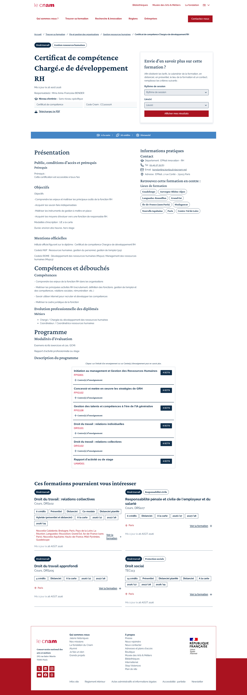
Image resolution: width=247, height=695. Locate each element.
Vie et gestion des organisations (84, 34)
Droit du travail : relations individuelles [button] (99, 424)
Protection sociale (154, 558)
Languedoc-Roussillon (154, 198)
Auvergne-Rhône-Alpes (172, 191)
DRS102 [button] (79, 445)
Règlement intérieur (95, 681)
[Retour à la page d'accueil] (44, 5)
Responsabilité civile (156, 492)
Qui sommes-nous (79, 634)
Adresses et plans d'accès (139, 648)
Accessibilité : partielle (174, 681)
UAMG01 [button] (79, 463)
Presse (128, 638)
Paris (170, 210)
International (131, 662)
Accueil (37, 34)
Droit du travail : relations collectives (64, 499)
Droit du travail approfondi (56, 566)
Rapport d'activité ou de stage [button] (93, 459)
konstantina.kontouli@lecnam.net (169, 169)
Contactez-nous (200, 18)
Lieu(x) (148, 99)
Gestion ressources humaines (117, 34)
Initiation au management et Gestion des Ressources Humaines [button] (115, 370)
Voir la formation (111, 537)
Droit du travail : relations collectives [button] (98, 441)
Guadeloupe (148, 191)
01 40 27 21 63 (157, 165)
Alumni (73, 648)
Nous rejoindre (133, 641)
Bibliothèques (132, 658)
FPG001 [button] (78, 375)
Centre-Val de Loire (188, 210)
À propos (130, 634)
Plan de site (131, 669)
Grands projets (77, 655)
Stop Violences (133, 665)
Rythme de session (154, 86)
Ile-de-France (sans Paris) (156, 204)
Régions (133, 18)
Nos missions (76, 641)
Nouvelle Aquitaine (152, 210)
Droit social (134, 566)
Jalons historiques (78, 638)
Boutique (130, 652)
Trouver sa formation (76, 18)
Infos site (74, 681)
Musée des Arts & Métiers (138, 655)
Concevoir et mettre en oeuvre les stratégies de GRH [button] (108, 388)
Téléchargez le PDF (49, 111)
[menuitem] (140, 5)
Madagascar (181, 204)
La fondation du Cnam (81, 645)
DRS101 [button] (79, 428)
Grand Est (176, 198)
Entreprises (151, 18)
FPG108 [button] (78, 410)
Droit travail (42, 45)
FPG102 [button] (78, 392)
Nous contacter (133, 645)
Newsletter (197, 681)
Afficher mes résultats (177, 113)
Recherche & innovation (108, 18)
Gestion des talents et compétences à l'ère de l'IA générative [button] (113, 406)
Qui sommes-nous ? (47, 18)
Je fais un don (76, 652)
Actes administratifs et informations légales (134, 681)
